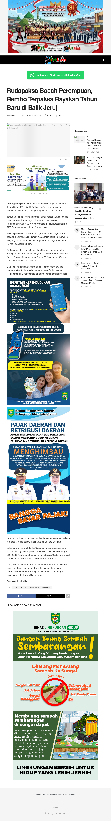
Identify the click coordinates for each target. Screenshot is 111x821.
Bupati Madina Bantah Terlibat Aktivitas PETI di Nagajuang (91, 266)
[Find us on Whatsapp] (64, 813)
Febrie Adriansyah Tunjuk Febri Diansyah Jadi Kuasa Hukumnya (94, 161)
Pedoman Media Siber (58, 794)
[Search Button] (103, 59)
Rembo (24, 587)
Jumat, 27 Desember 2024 (30, 115)
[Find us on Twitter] (49, 813)
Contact (38, 794)
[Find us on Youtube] (60, 813)
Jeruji (15, 587)
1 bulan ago (93, 169)
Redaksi (12, 115)
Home (45, 794)
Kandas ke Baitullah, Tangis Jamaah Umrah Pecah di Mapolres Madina (92, 280)
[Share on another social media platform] (68, 596)
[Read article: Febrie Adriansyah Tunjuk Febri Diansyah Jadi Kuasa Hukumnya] (79, 160)
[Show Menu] (8, 59)
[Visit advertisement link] (55, 26)
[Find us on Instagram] (56, 813)
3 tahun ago (93, 152)
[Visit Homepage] (55, 60)
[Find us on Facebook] (45, 813)
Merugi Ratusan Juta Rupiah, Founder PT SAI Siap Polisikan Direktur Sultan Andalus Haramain (91, 233)
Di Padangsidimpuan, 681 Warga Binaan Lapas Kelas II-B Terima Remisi (95, 143)
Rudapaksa (34, 587)
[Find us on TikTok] (52, 813)
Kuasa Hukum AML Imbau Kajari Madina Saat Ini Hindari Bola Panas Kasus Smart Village (92, 250)
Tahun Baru (46, 587)
